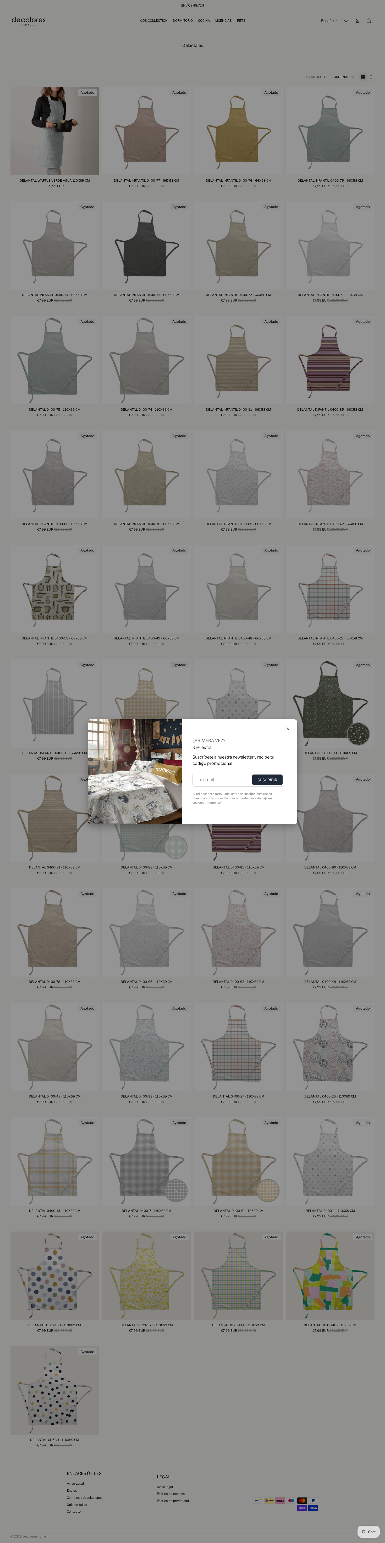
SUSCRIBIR (267, 780)
